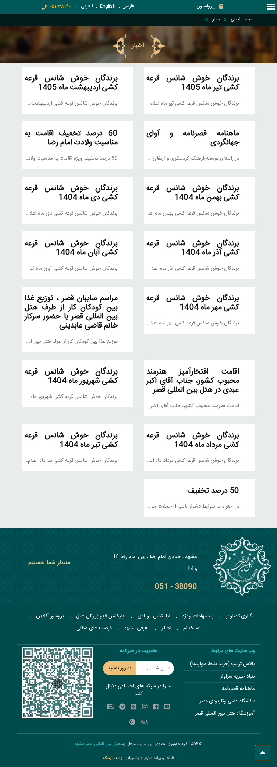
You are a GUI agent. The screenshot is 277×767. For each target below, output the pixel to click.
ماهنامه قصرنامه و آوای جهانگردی (192, 138)
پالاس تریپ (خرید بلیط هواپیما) (222, 664)
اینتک (108, 757)
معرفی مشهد (137, 628)
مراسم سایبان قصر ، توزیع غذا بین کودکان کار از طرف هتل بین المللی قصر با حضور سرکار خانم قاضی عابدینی (71, 312)
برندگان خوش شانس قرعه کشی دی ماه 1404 (71, 193)
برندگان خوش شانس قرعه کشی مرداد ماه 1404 (192, 440)
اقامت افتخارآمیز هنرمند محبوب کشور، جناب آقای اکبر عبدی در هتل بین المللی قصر (192, 381)
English (108, 6)
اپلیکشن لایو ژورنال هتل (101, 616)
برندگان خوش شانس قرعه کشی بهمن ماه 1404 (192, 193)
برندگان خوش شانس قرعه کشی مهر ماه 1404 (192, 303)
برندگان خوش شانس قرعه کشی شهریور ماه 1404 (71, 376)
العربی (87, 6)
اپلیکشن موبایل (154, 616)
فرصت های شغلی (94, 628)
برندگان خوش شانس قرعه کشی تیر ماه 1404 (71, 440)
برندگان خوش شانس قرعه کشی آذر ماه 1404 (192, 248)
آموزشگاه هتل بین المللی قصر (225, 714)
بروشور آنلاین (50, 616)
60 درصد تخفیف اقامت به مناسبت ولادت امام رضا (71, 138)
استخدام (192, 628)
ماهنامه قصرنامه (238, 689)
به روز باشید (119, 668)
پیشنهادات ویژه (198, 616)
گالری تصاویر (239, 616)
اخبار (166, 628)
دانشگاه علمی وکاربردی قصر (227, 701)
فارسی (128, 6)
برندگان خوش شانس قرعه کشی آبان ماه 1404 (71, 248)
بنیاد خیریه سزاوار (237, 677)
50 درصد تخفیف (213, 491)
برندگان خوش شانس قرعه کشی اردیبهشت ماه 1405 (71, 83)
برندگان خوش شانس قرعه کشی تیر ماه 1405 (192, 83)
